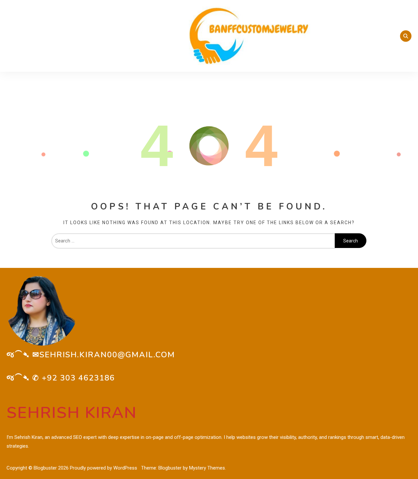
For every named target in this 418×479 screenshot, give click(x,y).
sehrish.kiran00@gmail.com (107, 354)
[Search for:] (193, 241)
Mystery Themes (207, 468)
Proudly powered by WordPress (104, 468)
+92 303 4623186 (78, 378)
